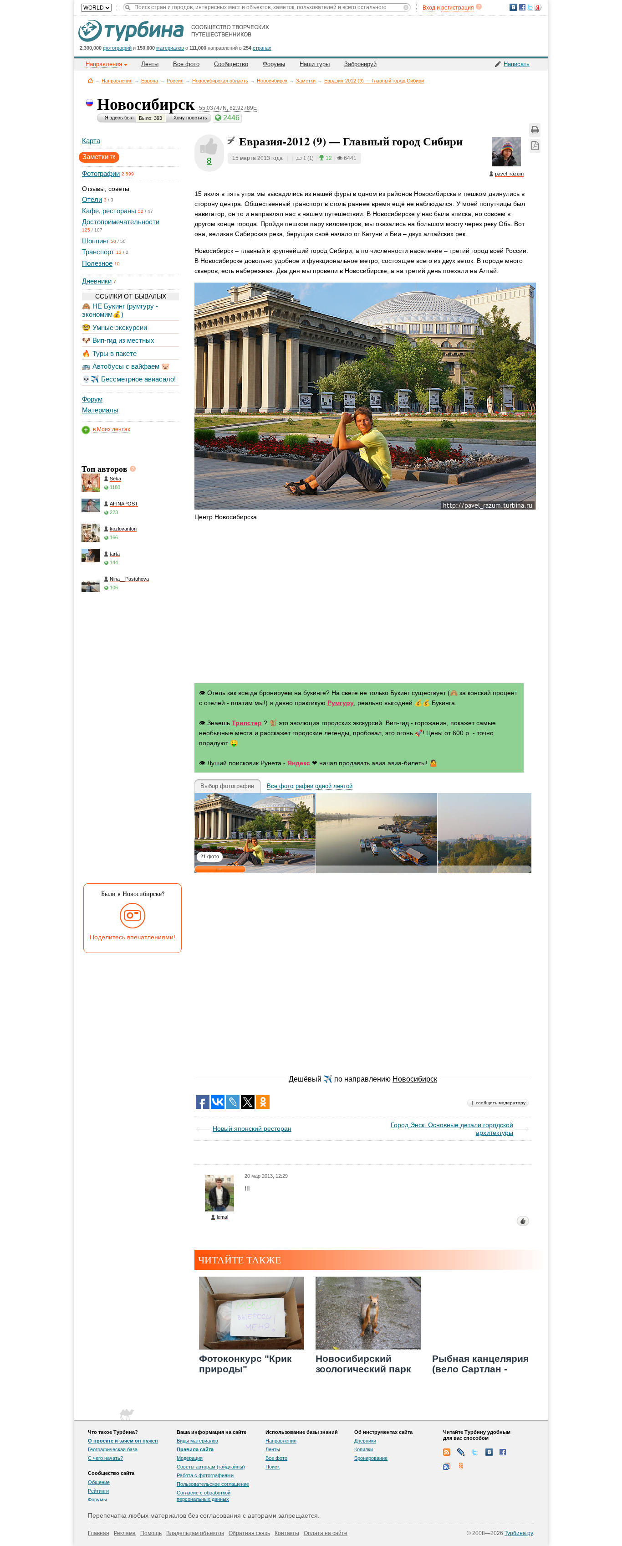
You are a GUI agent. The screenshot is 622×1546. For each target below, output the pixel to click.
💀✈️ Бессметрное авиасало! (129, 379)
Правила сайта (195, 1449)
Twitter (475, 1452)
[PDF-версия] (535, 146)
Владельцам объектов (195, 1533)
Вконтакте (489, 1452)
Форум (92, 399)
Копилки (363, 1449)
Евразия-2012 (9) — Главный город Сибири (374, 80)
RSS (446, 1452)
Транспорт (98, 252)
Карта (91, 140)
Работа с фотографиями (205, 1475)
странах (262, 48)
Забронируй (360, 64)
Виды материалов (197, 1440)
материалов (170, 48)
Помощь (151, 1533)
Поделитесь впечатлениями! (132, 937)
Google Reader (446, 1466)
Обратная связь (249, 1533)
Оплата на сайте (325, 1533)
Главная (90, 80)
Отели (92, 199)
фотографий (117, 48)
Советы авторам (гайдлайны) (211, 1466)
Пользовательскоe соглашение (213, 1484)
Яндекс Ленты (460, 1466)
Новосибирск (272, 80)
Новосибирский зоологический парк (363, 1363)
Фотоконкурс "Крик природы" (245, 1363)
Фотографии (101, 173)
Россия (175, 80)
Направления (117, 80)
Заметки (306, 80)
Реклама (125, 1533)
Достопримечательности (120, 222)
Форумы (274, 64)
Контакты (287, 1533)
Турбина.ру (519, 1533)
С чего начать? (105, 1458)
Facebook (503, 1452)
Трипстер (247, 723)
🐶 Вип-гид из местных (118, 340)
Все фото (186, 64)
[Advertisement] (129, 740)
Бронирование (370, 1458)
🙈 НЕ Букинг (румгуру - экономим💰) (120, 310)
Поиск (272, 1466)
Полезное (97, 263)
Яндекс (298, 763)
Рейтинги (98, 1491)
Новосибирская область (220, 80)
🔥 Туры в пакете (109, 353)
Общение (99, 1482)
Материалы (100, 410)
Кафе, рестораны (109, 211)
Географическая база (113, 1449)
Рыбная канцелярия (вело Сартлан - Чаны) (480, 1369)
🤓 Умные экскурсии (114, 327)
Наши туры (315, 64)
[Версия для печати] (534, 130)
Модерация (190, 1458)
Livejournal (460, 1452)
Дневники (97, 281)
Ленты (149, 64)
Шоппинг (95, 241)
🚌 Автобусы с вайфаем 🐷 (126, 366)
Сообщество (231, 64)
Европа (149, 80)
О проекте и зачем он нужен (123, 1440)
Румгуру (340, 702)
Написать (517, 64)
